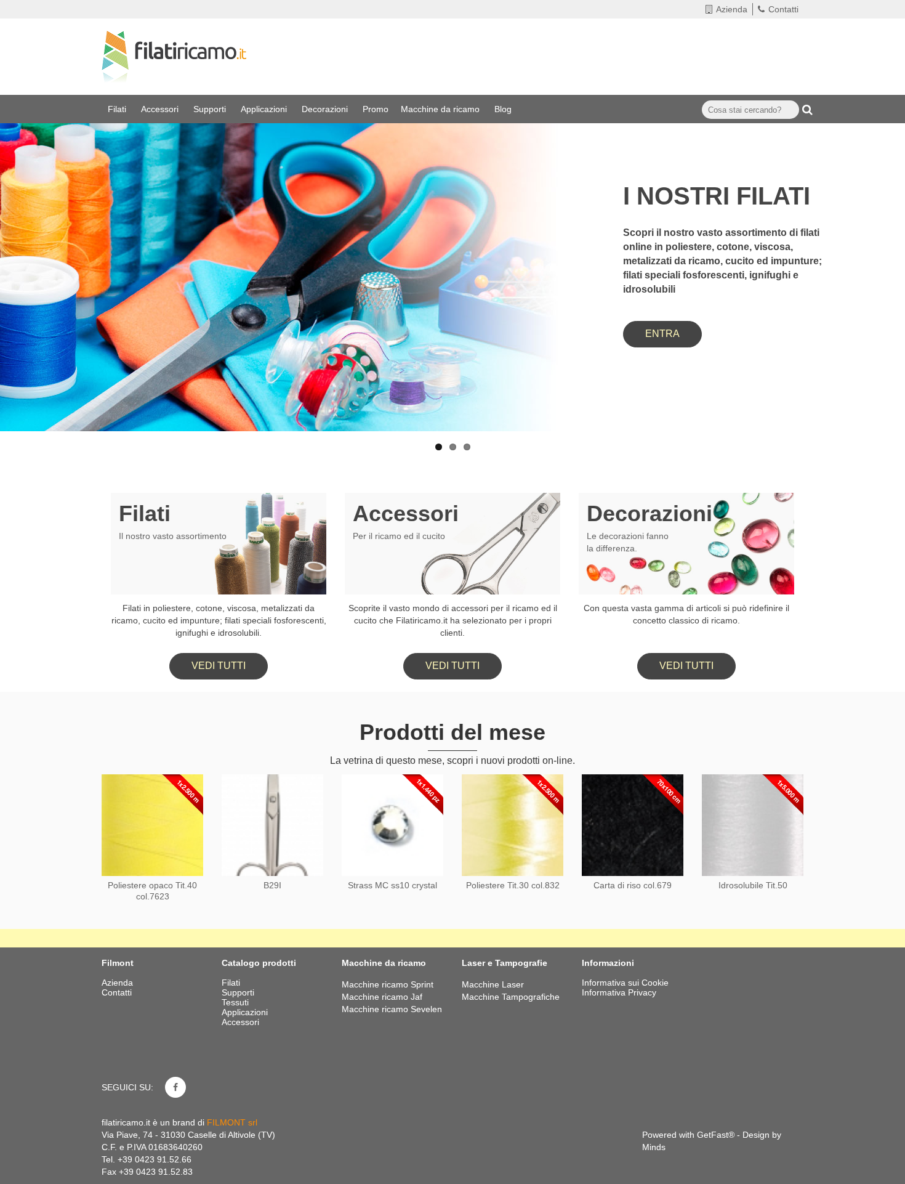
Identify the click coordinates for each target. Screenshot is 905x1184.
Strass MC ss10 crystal (392, 885)
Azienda (731, 9)
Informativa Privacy (619, 992)
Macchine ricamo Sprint (387, 984)
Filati (118, 109)
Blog (504, 109)
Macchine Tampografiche (511, 997)
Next (883, 241)
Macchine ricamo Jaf (382, 997)
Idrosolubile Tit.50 (752, 885)
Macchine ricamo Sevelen (392, 1009)
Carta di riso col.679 (632, 885)
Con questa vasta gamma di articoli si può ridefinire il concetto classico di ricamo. (686, 614)
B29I (272, 885)
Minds (654, 1147)
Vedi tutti (218, 665)
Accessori (161, 109)
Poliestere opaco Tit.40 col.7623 (152, 890)
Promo (375, 109)
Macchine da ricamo (441, 109)
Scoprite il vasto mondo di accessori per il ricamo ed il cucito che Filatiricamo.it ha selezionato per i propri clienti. (452, 620)
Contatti (783, 9)
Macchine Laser (493, 984)
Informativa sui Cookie (625, 982)
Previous (21, 241)
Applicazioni (265, 109)
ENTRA (662, 333)
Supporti (210, 109)
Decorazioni (326, 109)
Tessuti (236, 1002)
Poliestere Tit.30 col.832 (513, 885)
